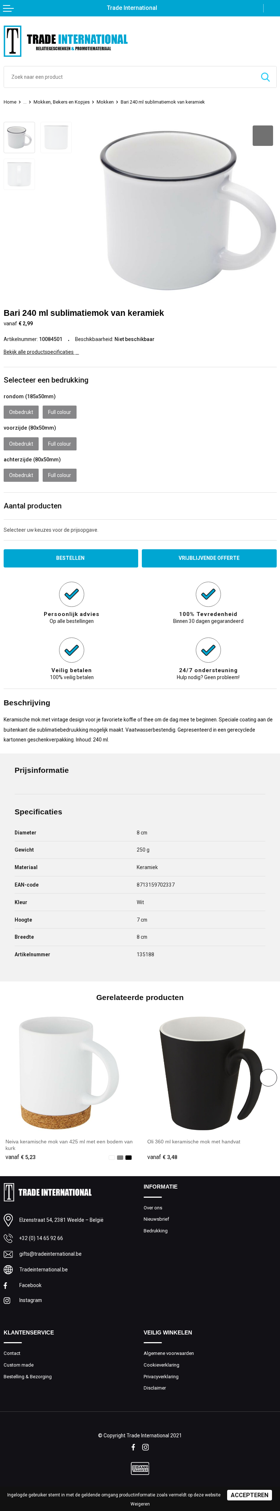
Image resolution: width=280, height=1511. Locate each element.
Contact (12, 1353)
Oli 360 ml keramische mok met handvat (193, 1141)
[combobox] (129, 77)
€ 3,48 (162, 1157)
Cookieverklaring (161, 1365)
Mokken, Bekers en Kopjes (62, 102)
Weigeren (140, 1504)
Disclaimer (155, 1388)
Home (10, 102)
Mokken (105, 102)
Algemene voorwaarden (169, 1353)
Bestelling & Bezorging (28, 1376)
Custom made (19, 1365)
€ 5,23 (20, 1157)
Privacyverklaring (161, 1376)
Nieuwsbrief (156, 1219)
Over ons (153, 1207)
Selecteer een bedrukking (46, 380)
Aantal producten (33, 505)
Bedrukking (156, 1230)
